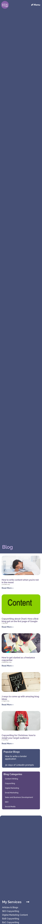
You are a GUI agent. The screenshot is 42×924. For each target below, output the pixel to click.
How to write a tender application (16, 757)
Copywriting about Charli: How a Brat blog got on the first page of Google (20, 620)
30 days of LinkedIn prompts (19, 765)
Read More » (7, 588)
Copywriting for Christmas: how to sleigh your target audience (18, 736)
